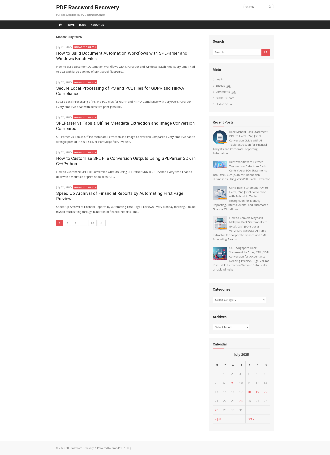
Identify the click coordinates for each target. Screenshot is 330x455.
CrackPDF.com (225, 98)
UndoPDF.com (225, 104)
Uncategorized (84, 47)
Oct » (251, 419)
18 (249, 392)
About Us (97, 25)
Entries (223, 85)
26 (92, 223)
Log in (219, 79)
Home (70, 25)
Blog (82, 25)
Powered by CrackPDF (110, 448)
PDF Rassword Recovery (87, 7)
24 (241, 401)
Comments (226, 91)
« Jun (218, 419)
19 (257, 392)
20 (265, 392)
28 (216, 410)
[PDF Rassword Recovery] (60, 24)
